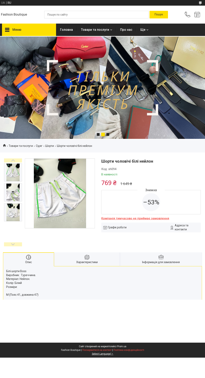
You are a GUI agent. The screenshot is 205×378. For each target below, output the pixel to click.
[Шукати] (159, 14)
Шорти (49, 145)
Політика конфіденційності (129, 350)
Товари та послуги (95, 30)
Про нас (126, 30)
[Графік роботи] (197, 15)
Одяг (39, 145)
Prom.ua (121, 346)
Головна (66, 30)
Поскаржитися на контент (97, 350)
